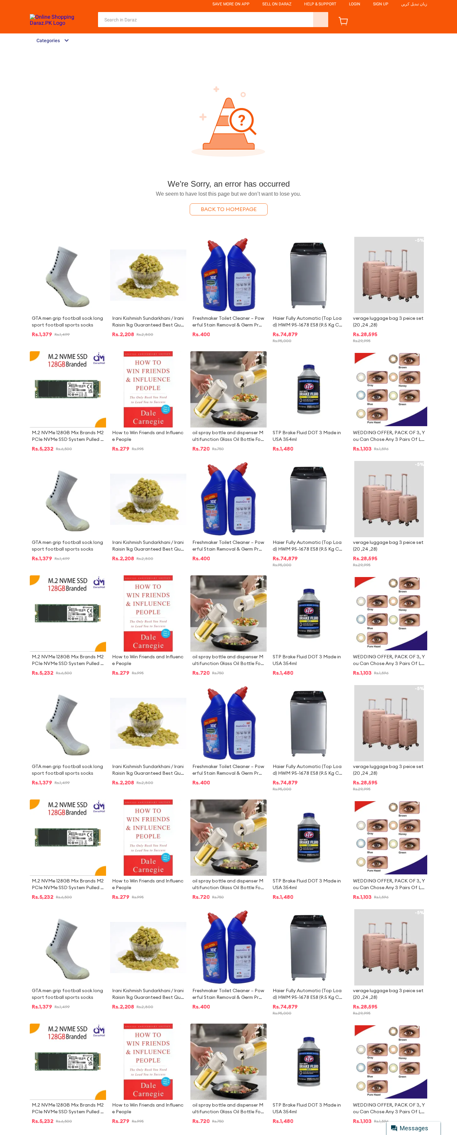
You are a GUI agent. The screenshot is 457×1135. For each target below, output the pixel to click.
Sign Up (380, 4)
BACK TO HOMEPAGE (229, 209)
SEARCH (320, 19)
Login (354, 4)
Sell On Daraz (276, 4)
